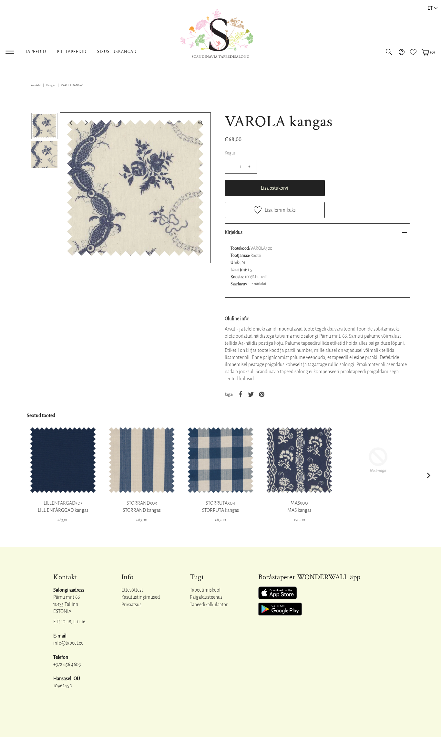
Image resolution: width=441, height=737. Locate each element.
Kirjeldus (233, 232)
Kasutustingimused (140, 597)
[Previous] (70, 123)
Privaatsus (131, 604)
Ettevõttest (132, 590)
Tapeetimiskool (205, 590)
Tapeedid (35, 51)
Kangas (51, 85)
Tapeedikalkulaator (209, 604)
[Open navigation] (10, 50)
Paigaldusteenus (206, 597)
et (430, 8)
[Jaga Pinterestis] (262, 394)
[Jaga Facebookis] (240, 394)
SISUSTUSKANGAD (117, 51)
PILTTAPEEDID (72, 51)
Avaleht (36, 85)
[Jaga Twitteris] (251, 394)
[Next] (86, 123)
